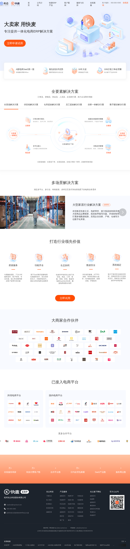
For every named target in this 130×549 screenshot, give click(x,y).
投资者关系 (49, 508)
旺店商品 (63, 508)
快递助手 (63, 500)
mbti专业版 (67, 545)
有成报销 (80, 516)
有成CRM (80, 504)
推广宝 (62, 520)
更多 (122, 541)
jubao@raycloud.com (81, 528)
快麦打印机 (71, 504)
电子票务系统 (78, 545)
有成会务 (80, 512)
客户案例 (67, 4)
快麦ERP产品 (52, 4)
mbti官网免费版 (17, 545)
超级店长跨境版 (95, 509)
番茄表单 (80, 508)
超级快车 (63, 512)
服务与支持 (80, 4)
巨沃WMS (71, 512)
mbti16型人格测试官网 (54, 545)
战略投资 (49, 512)
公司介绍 (39, 4)
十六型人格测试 (30, 545)
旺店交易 (63, 504)
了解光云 (49, 496)
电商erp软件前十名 (91, 545)
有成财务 (80, 500)
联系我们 (49, 504)
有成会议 (80, 496)
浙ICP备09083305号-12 (70, 531)
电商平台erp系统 (105, 545)
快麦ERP (70, 496)
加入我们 (49, 500)
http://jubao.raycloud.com (61, 528)
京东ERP (6, 545)
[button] (122, 212)
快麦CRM (71, 508)
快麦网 (92, 499)
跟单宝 (62, 516)
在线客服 (93, 4)
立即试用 (65, 298)
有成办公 (93, 512)
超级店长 (63, 496)
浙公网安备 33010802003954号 (85, 531)
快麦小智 (71, 500)
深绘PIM (70, 516)
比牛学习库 (41, 545)
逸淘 (69, 520)
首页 (29, 4)
